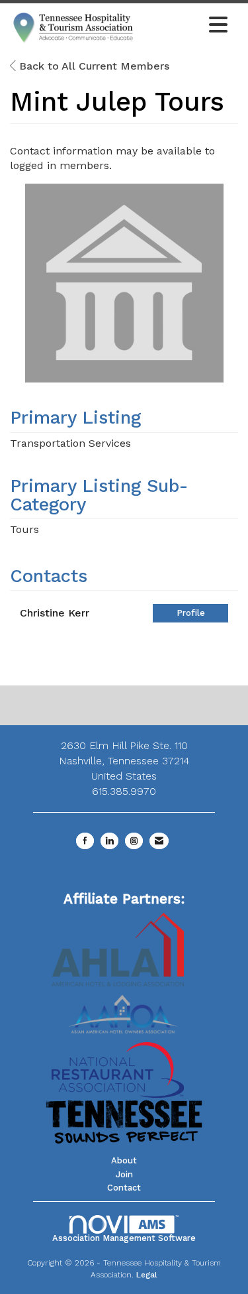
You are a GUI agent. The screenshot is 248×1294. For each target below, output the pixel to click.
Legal (146, 1274)
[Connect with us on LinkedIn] (109, 841)
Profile (191, 613)
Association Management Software (124, 1238)
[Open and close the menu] (185, 26)
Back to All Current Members (92, 66)
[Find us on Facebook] (85, 841)
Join (124, 1174)
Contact (124, 1188)
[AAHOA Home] (124, 1009)
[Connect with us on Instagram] (134, 841)
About (124, 1160)
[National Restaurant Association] (118, 1069)
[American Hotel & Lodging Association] (118, 948)
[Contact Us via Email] (159, 841)
